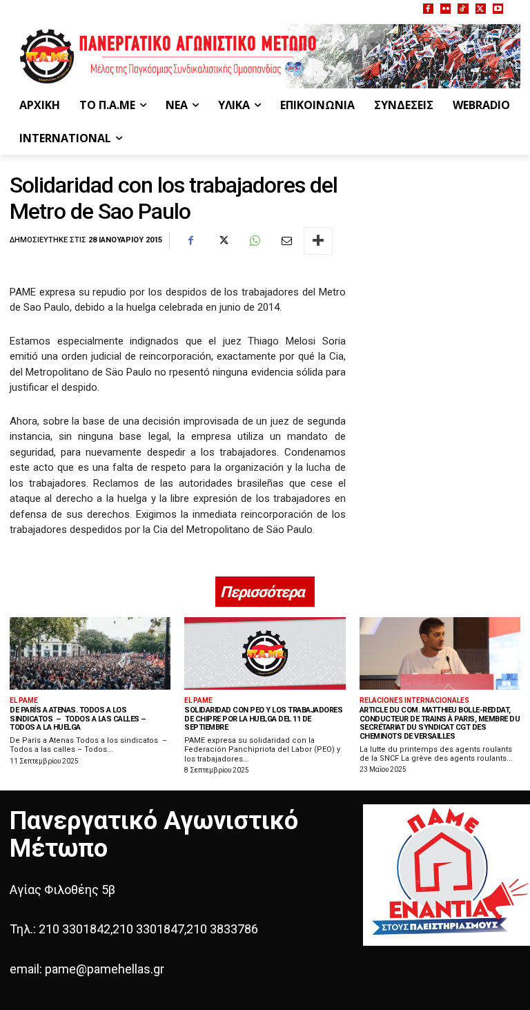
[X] (480, 8)
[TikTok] (463, 8)
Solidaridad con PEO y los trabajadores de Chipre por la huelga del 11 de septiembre (263, 719)
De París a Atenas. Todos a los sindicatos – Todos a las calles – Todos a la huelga (78, 719)
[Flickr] (445, 8)
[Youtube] (498, 8)
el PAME (24, 700)
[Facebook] (428, 8)
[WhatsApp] (254, 241)
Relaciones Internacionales (414, 700)
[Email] (286, 241)
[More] (318, 241)
